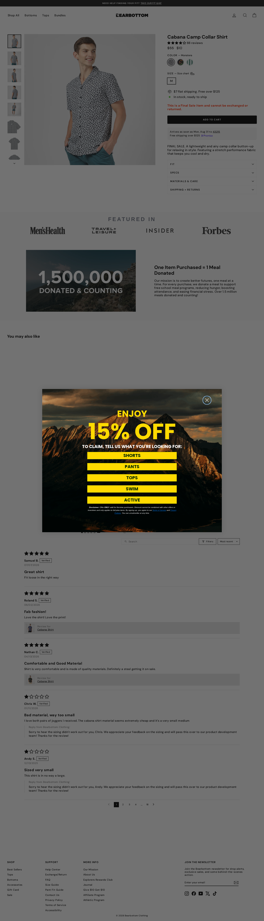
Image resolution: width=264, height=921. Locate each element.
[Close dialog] (207, 400)
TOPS (132, 478)
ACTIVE (132, 500)
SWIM (132, 489)
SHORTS (132, 455)
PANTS (132, 467)
